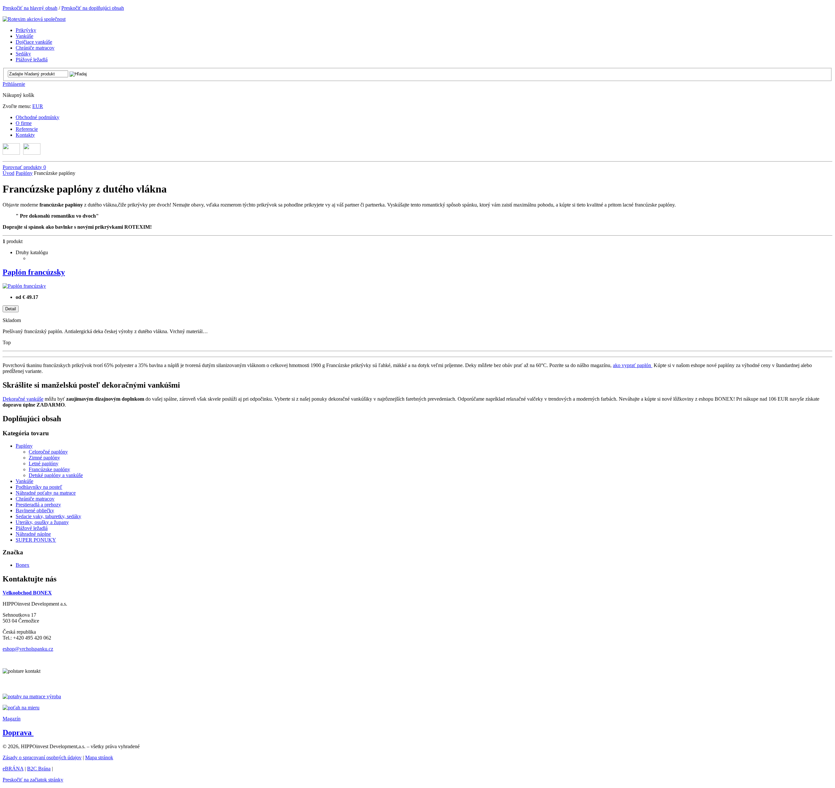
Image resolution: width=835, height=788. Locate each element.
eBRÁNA (13, 768)
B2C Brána (39, 768)
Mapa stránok (99, 757)
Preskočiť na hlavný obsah (30, 8)
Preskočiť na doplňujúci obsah (92, 8)
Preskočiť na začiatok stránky (33, 779)
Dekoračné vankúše (23, 399)
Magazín (12, 718)
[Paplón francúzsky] (24, 286)
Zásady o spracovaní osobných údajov (42, 757)
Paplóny (24, 173)
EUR (37, 106)
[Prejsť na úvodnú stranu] (34, 19)
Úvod (8, 173)
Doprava (18, 732)
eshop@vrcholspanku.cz (28, 649)
